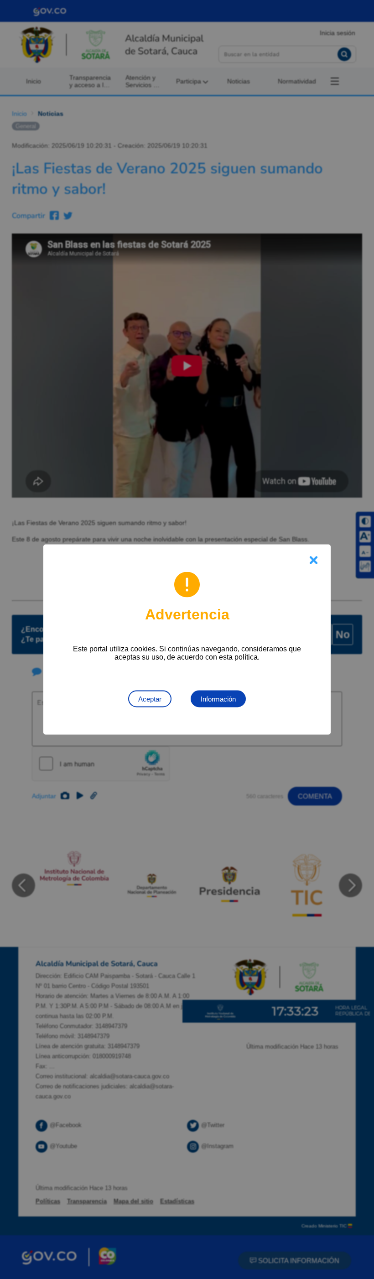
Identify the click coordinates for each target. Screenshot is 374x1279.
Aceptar (149, 699)
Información (218, 699)
